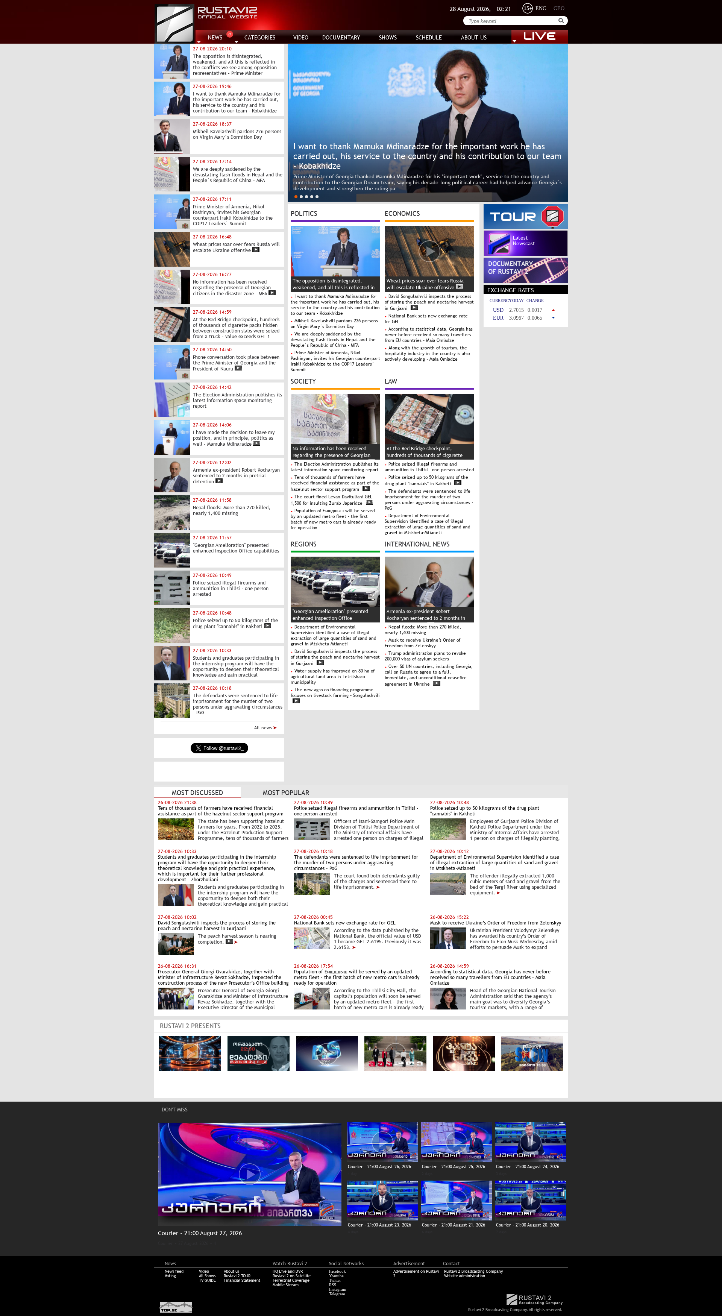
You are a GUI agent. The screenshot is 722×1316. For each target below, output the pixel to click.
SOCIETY (303, 380)
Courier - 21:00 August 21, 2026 (453, 1225)
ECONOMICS (402, 212)
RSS (332, 1285)
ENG (540, 8)
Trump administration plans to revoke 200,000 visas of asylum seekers (425, 656)
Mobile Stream (286, 1285)
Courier (165, 1243)
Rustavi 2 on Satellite (292, 1275)
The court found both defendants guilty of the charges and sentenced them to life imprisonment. (377, 881)
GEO (559, 8)
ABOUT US (474, 37)
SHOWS (388, 37)
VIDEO (300, 37)
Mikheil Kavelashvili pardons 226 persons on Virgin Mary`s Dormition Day (334, 323)
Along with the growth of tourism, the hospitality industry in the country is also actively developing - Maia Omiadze (427, 353)
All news (263, 727)
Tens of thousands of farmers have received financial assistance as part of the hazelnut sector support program (335, 483)
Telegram (337, 1294)
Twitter (335, 1280)
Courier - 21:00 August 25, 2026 (453, 1166)
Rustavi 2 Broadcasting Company (473, 1271)
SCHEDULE (429, 37)
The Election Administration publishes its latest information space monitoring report (335, 466)
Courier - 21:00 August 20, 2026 (527, 1225)
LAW (391, 380)
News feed (174, 1271)
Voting (170, 1275)
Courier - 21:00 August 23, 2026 (379, 1225)
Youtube (336, 1275)
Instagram (337, 1289)
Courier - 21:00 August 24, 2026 (527, 1166)
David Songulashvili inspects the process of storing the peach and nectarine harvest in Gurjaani (429, 302)
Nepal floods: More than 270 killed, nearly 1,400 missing (423, 629)
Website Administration (464, 1275)
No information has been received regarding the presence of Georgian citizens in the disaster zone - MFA (331, 455)
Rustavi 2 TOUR (237, 1275)
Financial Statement (242, 1280)
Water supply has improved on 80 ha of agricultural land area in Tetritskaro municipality (333, 676)
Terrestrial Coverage (291, 1280)
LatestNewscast (524, 240)
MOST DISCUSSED (197, 793)
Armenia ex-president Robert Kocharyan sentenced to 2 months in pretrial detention (426, 618)
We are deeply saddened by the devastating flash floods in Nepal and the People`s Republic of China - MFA (333, 339)
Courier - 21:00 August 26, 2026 (379, 1166)
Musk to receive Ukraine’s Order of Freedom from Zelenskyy (422, 643)
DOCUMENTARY (341, 37)
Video (204, 1271)
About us (231, 1271)
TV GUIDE (207, 1280)
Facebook (337, 1271)
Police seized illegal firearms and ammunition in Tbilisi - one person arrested (429, 466)
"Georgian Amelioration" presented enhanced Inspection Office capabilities (330, 618)
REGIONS (304, 543)
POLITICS (304, 212)
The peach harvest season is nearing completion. (237, 939)
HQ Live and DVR (288, 1271)
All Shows (207, 1275)
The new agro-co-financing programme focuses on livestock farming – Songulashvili (335, 692)
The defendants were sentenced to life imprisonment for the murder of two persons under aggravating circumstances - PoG (429, 500)
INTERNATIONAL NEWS (417, 543)
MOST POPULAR (286, 793)
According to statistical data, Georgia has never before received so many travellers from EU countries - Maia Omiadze (429, 334)
